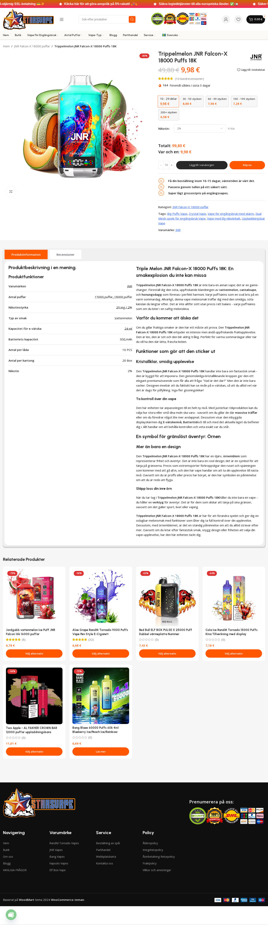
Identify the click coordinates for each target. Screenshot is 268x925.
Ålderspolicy (150, 843)
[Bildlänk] (39, 803)
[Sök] (132, 19)
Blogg (7, 863)
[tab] (26, 254)
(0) (157, 639)
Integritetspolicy (153, 850)
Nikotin (163, 129)
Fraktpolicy (150, 863)
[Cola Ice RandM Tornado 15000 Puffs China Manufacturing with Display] (234, 598)
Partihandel (103, 850)
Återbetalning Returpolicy (159, 856)
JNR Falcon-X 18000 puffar (32, 46)
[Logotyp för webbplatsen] (28, 19)
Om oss (8, 856)
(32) (91, 639)
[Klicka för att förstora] (11, 191)
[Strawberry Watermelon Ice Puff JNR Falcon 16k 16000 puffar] (34, 598)
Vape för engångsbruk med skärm (231, 214)
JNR (178, 230)
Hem (6, 46)
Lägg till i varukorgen (201, 165)
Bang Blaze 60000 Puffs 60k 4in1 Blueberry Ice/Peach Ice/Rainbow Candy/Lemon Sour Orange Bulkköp (96, 732)
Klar (233, 128)
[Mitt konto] (226, 19)
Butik (6, 850)
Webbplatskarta (106, 856)
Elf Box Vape (57, 870)
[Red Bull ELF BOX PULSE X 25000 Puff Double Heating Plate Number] (167, 598)
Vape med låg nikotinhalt (223, 218)
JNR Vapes (56, 850)
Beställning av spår (108, 843)
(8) (24, 639)
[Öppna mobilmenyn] (62, 19)
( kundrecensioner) (189, 79)
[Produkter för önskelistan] (238, 19)
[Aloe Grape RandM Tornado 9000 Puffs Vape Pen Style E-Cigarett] (100, 598)
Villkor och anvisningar (157, 870)
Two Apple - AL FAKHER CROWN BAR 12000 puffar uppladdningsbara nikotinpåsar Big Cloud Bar (31, 732)
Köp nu (247, 165)
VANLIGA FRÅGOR (15, 870)
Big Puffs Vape (177, 214)
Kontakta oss (104, 863)
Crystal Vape (197, 214)
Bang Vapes (57, 856)
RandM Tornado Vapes (64, 843)
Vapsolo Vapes (58, 863)
